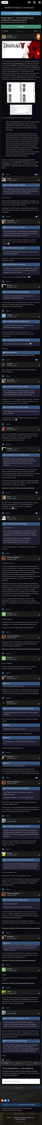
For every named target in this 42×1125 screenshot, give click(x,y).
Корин (9, 178)
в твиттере (26, 160)
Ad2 (8, 517)
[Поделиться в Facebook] (8, 1100)
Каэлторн (10, 702)
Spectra (9, 613)
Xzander (7, 22)
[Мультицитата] (3, 174)
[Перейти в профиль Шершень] (4, 429)
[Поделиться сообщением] (35, 37)
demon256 (10, 221)
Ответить (21, 26)
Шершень (10, 428)
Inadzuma (10, 677)
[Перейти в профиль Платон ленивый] (4, 558)
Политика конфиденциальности (23, 1117)
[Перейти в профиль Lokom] (4, 992)
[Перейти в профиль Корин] (4, 179)
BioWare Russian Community (19, 7)
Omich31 (10, 364)
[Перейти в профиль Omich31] (4, 365)
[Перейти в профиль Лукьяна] (4, 316)
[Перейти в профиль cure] (4, 821)
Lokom (9, 991)
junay (9, 497)
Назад (6, 31)
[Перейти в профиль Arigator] (4, 854)
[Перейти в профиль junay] (4, 497)
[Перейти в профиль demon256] (4, 221)
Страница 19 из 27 (21, 31)
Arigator (10, 853)
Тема (8, 1117)
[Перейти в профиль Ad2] (4, 518)
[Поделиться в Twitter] (5, 1100)
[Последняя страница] (40, 31)
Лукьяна (10, 315)
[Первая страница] (2, 31)
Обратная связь (20, 1119)
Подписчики (19, 1087)
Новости (24, 22)
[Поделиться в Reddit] (2, 1100)
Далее (35, 31)
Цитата (8, 174)
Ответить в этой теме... (13, 1081)
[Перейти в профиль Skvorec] (4, 286)
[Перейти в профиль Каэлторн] (4, 703)
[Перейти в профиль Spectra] (4, 614)
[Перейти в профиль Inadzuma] (4, 678)
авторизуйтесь (21, 1073)
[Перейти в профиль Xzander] (4, 37)
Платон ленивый (13, 557)
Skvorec (10, 285)
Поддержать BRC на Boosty (21, 13)
